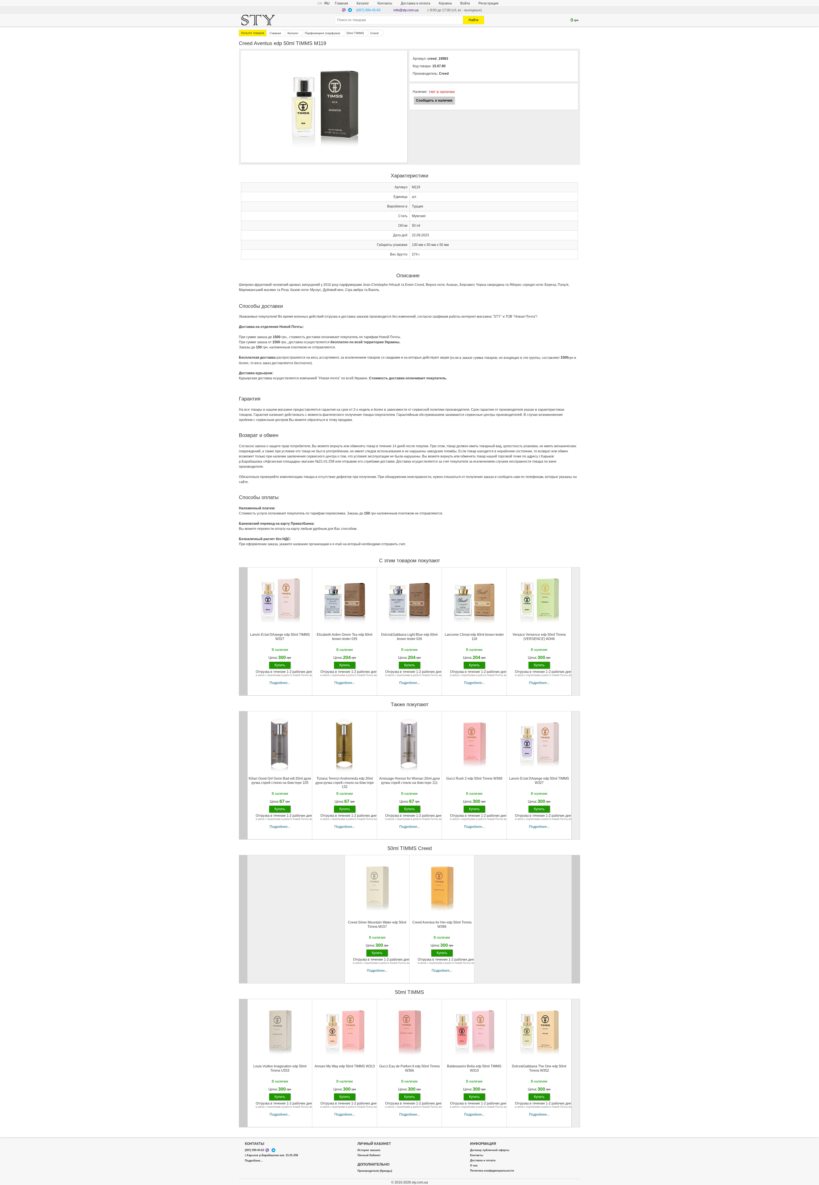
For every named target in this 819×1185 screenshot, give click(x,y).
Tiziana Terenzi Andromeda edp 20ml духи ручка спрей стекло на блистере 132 (344, 782)
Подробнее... (280, 683)
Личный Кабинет (368, 1155)
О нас (474, 1165)
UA (319, 3)
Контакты (385, 3)
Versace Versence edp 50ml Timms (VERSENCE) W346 (539, 636)
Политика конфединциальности (492, 1170)
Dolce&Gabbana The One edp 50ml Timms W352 (539, 1068)
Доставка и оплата (415, 3)
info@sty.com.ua (406, 10)
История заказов (368, 1150)
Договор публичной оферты (489, 1150)
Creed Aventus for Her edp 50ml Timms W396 (442, 924)
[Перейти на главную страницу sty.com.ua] (258, 20)
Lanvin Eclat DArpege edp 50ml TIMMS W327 (280, 636)
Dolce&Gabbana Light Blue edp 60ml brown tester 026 (409, 636)
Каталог (363, 3)
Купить (279, 665)
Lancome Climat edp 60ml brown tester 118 (474, 636)
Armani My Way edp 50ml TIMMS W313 (345, 1066)
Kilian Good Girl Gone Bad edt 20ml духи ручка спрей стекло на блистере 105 (280, 780)
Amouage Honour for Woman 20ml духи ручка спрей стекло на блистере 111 (409, 780)
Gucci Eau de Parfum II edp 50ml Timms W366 (409, 1068)
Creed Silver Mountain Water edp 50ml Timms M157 (377, 924)
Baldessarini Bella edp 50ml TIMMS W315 (474, 1068)
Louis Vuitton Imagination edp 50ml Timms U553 (279, 1068)
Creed (444, 73)
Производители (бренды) (374, 1170)
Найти (473, 20)
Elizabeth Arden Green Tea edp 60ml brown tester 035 (344, 636)
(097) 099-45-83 (368, 10)
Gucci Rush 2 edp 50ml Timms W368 (474, 778)
